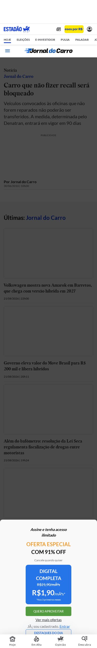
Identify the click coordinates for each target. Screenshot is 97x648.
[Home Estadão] (17, 29)
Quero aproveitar (48, 611)
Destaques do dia (48, 633)
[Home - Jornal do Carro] (48, 51)
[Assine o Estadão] (74, 29)
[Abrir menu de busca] (89, 51)
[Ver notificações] (89, 29)
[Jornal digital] (58, 29)
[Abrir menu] (7, 51)
